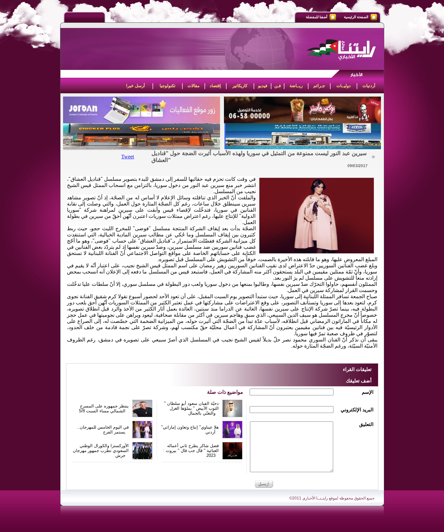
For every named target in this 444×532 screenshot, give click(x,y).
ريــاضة (296, 85)
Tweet (127, 156)
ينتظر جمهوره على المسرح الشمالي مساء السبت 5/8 (104, 408)
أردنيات (368, 85)
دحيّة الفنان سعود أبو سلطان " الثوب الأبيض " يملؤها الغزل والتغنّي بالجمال (191, 408)
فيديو (262, 85)
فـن (277, 85)
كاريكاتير (239, 85)
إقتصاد (215, 85)
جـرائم (319, 85)
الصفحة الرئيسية (356, 17)
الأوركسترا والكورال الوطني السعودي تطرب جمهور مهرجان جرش (101, 450)
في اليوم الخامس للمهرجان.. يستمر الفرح (103, 429)
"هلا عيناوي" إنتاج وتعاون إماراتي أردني (190, 429)
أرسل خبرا (135, 85)
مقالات (194, 85)
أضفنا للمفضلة (316, 17)
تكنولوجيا (168, 85)
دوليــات (343, 85)
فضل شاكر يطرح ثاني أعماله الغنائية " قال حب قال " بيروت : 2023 (191, 450)
